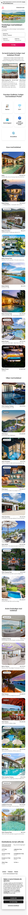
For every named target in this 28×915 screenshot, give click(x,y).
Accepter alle (13, 898)
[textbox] (7, 40)
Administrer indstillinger (13, 905)
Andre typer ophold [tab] (6, 845)
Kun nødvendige (13, 901)
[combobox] (13, 35)
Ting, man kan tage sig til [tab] (19, 845)
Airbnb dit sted (20, 7)
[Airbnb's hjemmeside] (3, 7)
